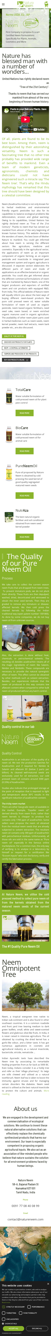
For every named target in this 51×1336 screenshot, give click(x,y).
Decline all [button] (37, 1328)
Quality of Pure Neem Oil (14, 336)
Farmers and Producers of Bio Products (20, 354)
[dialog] (25, 1308)
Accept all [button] (13, 1328)
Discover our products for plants (18, 342)
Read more (6, 1302)
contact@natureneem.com (25, 1219)
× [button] (48, 1284)
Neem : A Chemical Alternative (16, 348)
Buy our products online (14, 360)
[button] (3, 4)
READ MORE (24, 413)
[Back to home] (25, 4)
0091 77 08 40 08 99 (25, 1206)
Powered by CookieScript (11, 1333)
